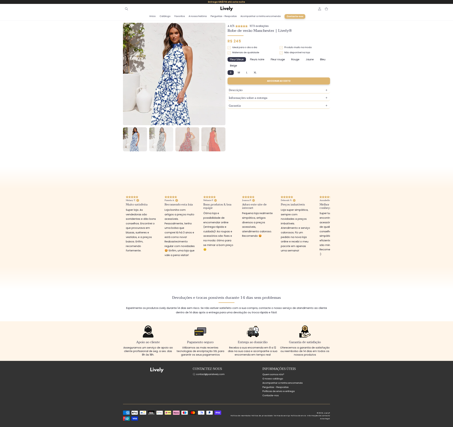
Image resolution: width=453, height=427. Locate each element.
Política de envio (298, 418)
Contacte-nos (270, 397)
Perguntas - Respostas (275, 389)
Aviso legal (325, 421)
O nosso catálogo (272, 380)
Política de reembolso (241, 418)
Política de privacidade (262, 418)
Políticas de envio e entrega (278, 393)
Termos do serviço (282, 418)
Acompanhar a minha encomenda (282, 385)
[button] (126, 8)
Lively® (327, 415)
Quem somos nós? (273, 376)
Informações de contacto (318, 418)
